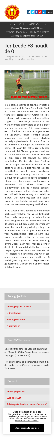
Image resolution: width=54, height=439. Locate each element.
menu (49, 12)
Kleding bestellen (16, 319)
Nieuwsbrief (13, 326)
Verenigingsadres (16, 391)
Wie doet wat (14, 398)
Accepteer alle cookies (27, 428)
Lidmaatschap (14, 313)
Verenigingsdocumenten (19, 306)
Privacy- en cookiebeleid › (27, 421)
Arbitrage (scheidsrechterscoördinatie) (27, 404)
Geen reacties (27, 59)
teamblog (8, 59)
